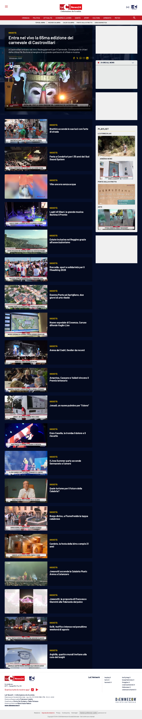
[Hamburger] (6, 7)
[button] (74, 58)
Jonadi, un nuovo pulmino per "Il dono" (69, 405)
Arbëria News (106, 159)
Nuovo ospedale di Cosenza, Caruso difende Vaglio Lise (68, 324)
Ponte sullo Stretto (107, 182)
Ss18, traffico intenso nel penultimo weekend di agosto (68, 628)
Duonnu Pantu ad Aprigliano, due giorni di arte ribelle (67, 296)
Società (53, 125)
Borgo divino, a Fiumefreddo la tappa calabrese (69, 517)
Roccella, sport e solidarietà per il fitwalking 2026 (67, 268)
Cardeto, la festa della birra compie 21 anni (69, 545)
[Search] (134, 18)
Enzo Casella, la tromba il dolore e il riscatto (68, 434)
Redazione (37, 713)
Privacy (58, 713)
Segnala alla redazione (48, 713)
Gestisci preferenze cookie (88, 713)
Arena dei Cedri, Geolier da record (67, 350)
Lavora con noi (102, 713)
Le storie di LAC (104, 133)
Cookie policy (66, 713)
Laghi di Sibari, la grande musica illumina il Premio (66, 213)
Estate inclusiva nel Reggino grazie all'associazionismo (68, 241)
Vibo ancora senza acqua (63, 184)
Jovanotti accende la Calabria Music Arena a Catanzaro (68, 573)
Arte (100, 207)
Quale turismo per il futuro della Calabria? (66, 490)
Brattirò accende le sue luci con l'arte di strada (69, 130)
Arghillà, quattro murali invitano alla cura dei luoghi (68, 655)
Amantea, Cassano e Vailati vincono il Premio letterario (69, 379)
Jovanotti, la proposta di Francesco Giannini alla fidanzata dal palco (68, 600)
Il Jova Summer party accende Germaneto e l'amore (65, 462)
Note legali (74, 713)
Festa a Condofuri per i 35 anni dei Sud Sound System (69, 158)
